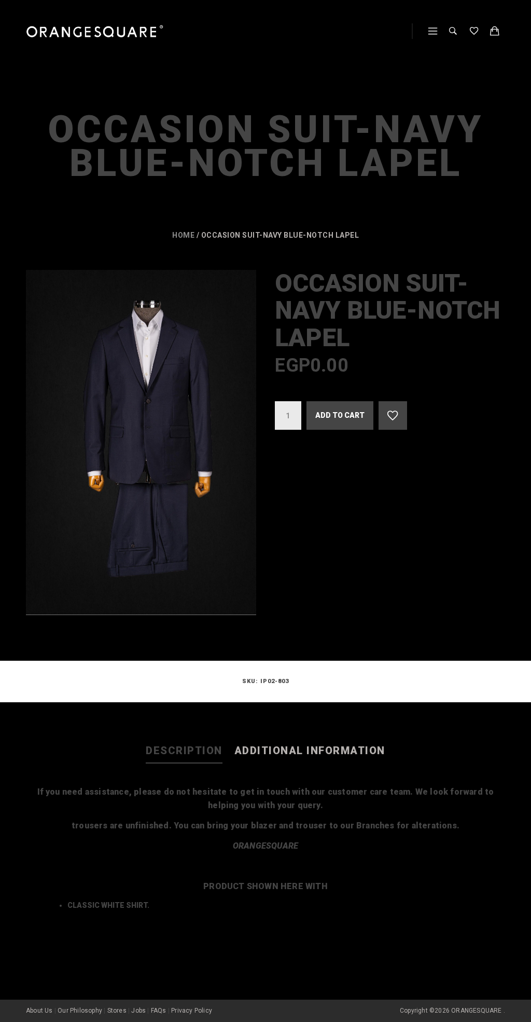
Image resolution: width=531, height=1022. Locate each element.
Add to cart (340, 415)
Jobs (138, 1010)
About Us (39, 1010)
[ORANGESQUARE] (94, 31)
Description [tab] (184, 750)
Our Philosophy (80, 1010)
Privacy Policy (191, 1010)
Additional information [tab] (309, 750)
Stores (117, 1010)
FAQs (158, 1010)
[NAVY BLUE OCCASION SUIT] (141, 442)
